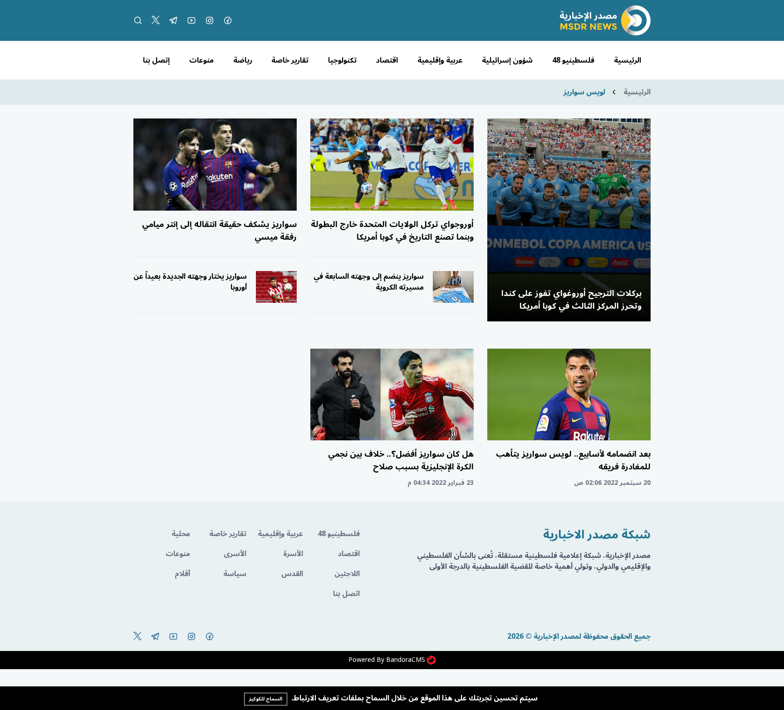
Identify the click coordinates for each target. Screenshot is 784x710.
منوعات (201, 60)
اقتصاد (387, 60)
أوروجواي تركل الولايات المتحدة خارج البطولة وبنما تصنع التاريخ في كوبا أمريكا (392, 231)
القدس (292, 573)
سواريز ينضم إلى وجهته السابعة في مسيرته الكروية (369, 282)
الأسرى (235, 553)
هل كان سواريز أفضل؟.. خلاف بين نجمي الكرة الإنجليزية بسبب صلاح (401, 460)
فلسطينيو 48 (573, 60)
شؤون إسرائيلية (507, 60)
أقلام (182, 573)
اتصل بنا (346, 593)
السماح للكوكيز (265, 699)
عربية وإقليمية (440, 60)
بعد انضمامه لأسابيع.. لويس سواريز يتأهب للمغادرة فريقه (573, 460)
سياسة (234, 573)
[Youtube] (191, 20)
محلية (181, 533)
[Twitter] (156, 20)
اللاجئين (347, 573)
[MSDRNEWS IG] (209, 20)
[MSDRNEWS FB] (227, 20)
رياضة (242, 60)
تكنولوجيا (342, 60)
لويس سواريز (584, 92)
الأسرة (293, 553)
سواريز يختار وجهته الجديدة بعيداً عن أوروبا (190, 282)
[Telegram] (173, 20)
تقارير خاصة (290, 60)
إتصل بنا (156, 60)
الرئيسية (627, 60)
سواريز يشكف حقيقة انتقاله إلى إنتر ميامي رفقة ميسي (219, 231)
